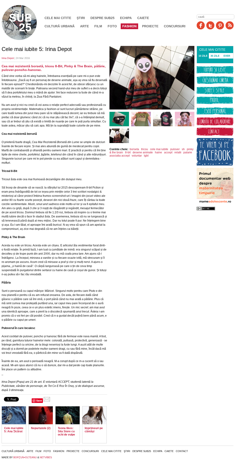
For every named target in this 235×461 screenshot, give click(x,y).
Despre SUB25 (102, 18)
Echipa (126, 18)
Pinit (220, 25)
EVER (227, 55)
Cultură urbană (60, 26)
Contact (182, 451)
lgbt (146, 155)
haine (158, 152)
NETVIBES (46, 457)
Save (39, 400)
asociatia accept (119, 155)
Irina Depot (8, 58)
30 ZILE (214, 55)
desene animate (143, 152)
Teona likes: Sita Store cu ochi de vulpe (66, 431)
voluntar (137, 155)
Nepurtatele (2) (40, 428)
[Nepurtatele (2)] (41, 415)
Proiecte (150, 26)
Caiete (143, 18)
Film (98, 26)
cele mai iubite (159, 149)
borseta (134, 149)
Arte (84, 26)
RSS (230, 25)
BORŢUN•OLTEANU (25, 457)
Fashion (129, 26)
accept (168, 152)
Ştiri (81, 18)
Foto (112, 26)
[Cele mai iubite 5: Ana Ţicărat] (14, 415)
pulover (175, 149)
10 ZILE (203, 55)
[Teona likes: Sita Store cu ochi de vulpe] (68, 415)
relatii (177, 152)
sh (183, 149)
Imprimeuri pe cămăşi (94, 430)
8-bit (128, 152)
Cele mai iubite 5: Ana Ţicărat (13, 430)
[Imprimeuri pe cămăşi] (94, 415)
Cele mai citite (58, 18)
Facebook (201, 25)
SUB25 (25, 22)
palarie (187, 152)
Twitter (210, 25)
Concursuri (174, 26)
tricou (144, 149)
